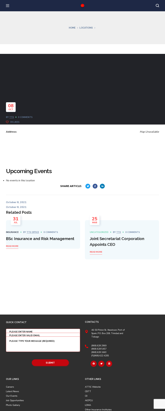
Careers (10, 387)
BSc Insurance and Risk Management (40, 238)
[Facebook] (94, 364)
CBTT (88, 391)
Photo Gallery (13, 405)
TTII (11, 117)
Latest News (12, 391)
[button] (157, 6)
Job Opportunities (15, 400)
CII (86, 396)
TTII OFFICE (33, 232)
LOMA (88, 405)
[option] (43, 234)
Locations (86, 27)
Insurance (12, 232)
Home (72, 27)
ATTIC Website (93, 387)
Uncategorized (99, 232)
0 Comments (25, 117)
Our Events (11, 396)
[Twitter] (101, 364)
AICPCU (89, 400)
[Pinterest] (109, 364)
